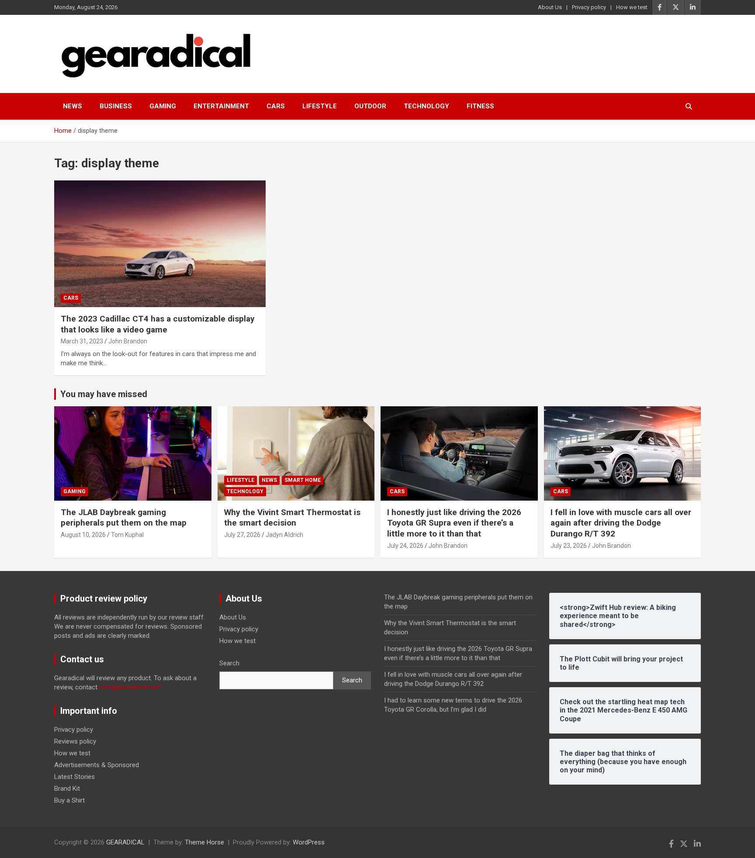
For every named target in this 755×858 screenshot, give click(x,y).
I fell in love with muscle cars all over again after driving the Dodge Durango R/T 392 (621, 523)
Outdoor (370, 106)
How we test (632, 7)
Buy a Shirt (69, 800)
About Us (550, 7)
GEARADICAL (125, 842)
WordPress (309, 842)
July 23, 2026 (569, 545)
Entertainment (221, 106)
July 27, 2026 (242, 534)
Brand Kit (67, 788)
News (72, 106)
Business (116, 106)
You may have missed (103, 394)
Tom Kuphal (127, 534)
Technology (426, 106)
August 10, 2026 (83, 534)
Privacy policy (589, 7)
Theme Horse (204, 842)
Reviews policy (75, 741)
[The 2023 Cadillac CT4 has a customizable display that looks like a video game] (160, 244)
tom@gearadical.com (130, 687)
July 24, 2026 (405, 545)
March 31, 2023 (82, 341)
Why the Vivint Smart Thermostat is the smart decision (292, 517)
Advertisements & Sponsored (96, 765)
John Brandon (127, 341)
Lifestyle (319, 106)
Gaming (162, 106)
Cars (276, 106)
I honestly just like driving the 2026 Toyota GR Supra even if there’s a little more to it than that (454, 523)
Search (229, 663)
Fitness (480, 106)
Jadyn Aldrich (284, 534)
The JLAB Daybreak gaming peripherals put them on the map (124, 517)
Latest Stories (74, 777)
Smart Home (302, 480)
